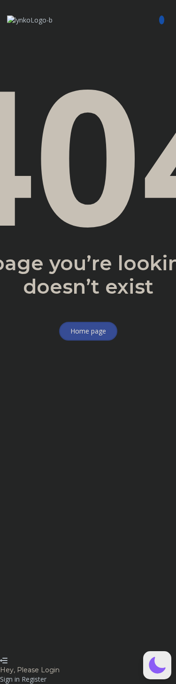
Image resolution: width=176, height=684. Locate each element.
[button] (132, 20)
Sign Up (52, 642)
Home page (88, 331)
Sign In (75, 642)
